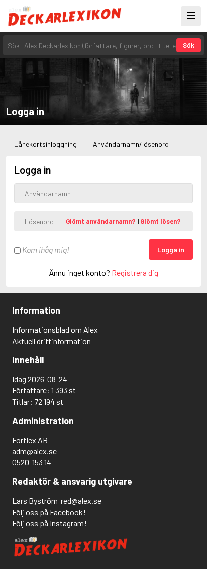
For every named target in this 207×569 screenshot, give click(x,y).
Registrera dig (135, 272)
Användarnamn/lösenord (131, 144)
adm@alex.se (34, 451)
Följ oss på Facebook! (49, 512)
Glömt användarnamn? (101, 221)
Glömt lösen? (160, 221)
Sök (188, 45)
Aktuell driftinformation (51, 341)
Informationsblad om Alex (55, 329)
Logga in (170, 249)
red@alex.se (81, 500)
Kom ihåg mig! (45, 249)
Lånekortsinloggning (45, 144)
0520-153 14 (31, 462)
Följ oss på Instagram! (49, 523)
